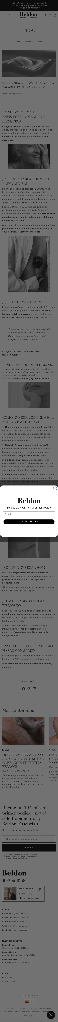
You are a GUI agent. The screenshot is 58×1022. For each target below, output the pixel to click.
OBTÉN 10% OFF (29, 522)
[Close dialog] (55, 488)
